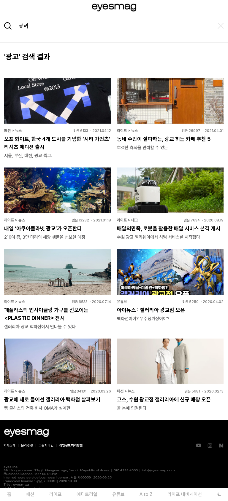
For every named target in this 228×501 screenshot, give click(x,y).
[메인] (114, 7)
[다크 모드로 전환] (219, 494)
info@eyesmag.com (158, 470)
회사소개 (9, 445)
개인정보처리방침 (71, 445)
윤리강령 (27, 445)
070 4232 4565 (126, 470)
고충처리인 (46, 445)
